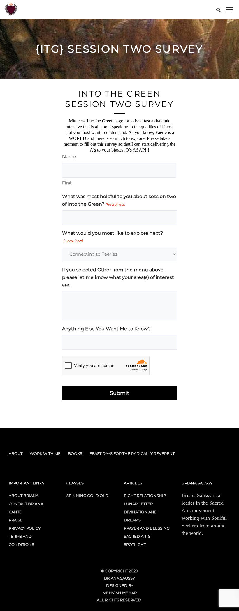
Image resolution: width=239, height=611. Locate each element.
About (15, 453)
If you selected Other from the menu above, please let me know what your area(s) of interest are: (118, 277)
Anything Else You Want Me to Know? (106, 329)
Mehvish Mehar (120, 592)
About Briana (23, 495)
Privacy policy (25, 528)
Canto (15, 512)
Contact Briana (26, 503)
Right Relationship (145, 495)
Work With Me (45, 453)
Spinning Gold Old (87, 495)
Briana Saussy (119, 578)
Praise (16, 520)
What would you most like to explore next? (112, 236)
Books (75, 453)
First (67, 183)
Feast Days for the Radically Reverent (132, 453)
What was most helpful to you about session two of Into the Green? (119, 200)
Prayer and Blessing (147, 528)
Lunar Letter (138, 503)
